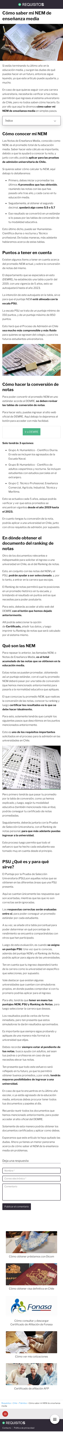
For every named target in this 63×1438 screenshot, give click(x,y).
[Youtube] (5, 1414)
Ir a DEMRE (31, 431)
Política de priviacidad (24, 1428)
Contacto (6, 1428)
